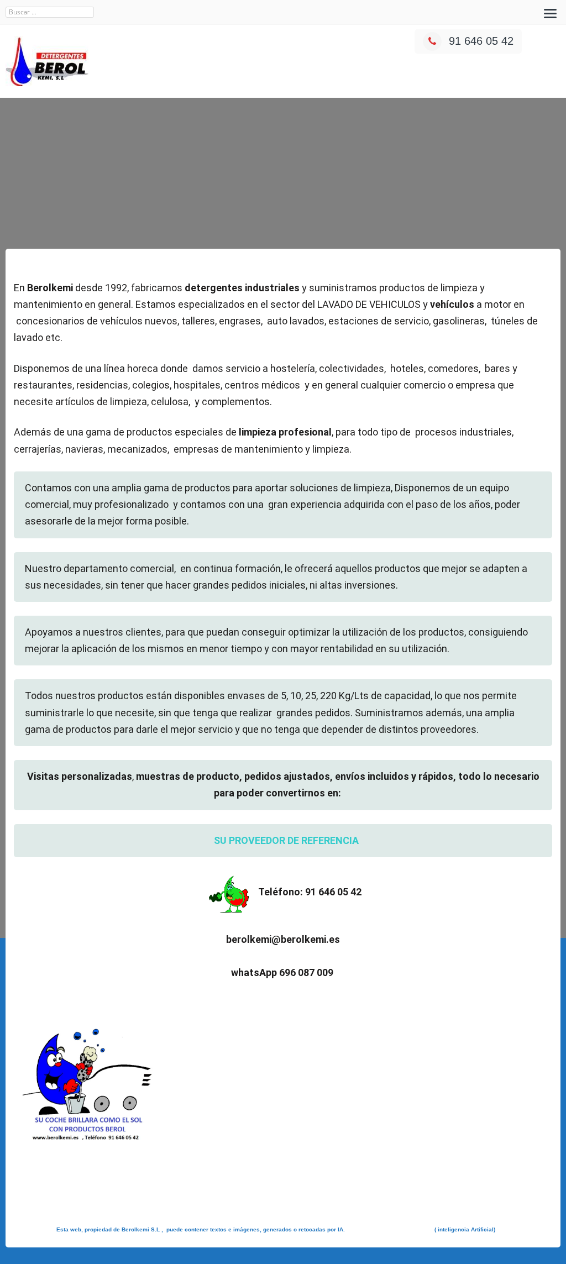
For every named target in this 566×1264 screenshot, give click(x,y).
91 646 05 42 (481, 41)
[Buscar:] (50, 12)
